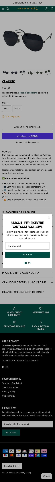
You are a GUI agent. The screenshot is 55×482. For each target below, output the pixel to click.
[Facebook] (26, 263)
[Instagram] (29, 263)
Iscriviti (27, 254)
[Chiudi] (49, 217)
